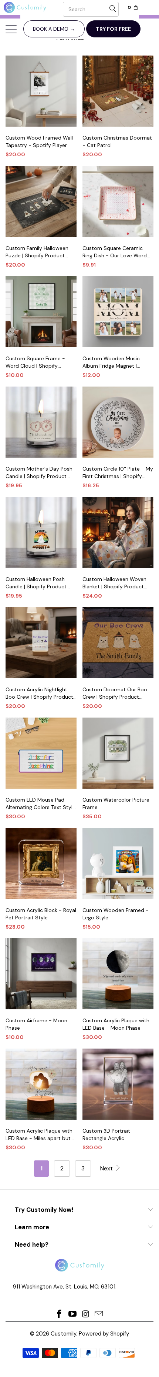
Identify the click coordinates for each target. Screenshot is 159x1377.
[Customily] (31, 7)
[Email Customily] (99, 1314)
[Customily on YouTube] (72, 1314)
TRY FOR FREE (113, 29)
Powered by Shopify (104, 1333)
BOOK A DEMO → (54, 29)
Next (107, 1168)
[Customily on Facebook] (59, 1314)
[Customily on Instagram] (85, 1314)
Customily (63, 1333)
